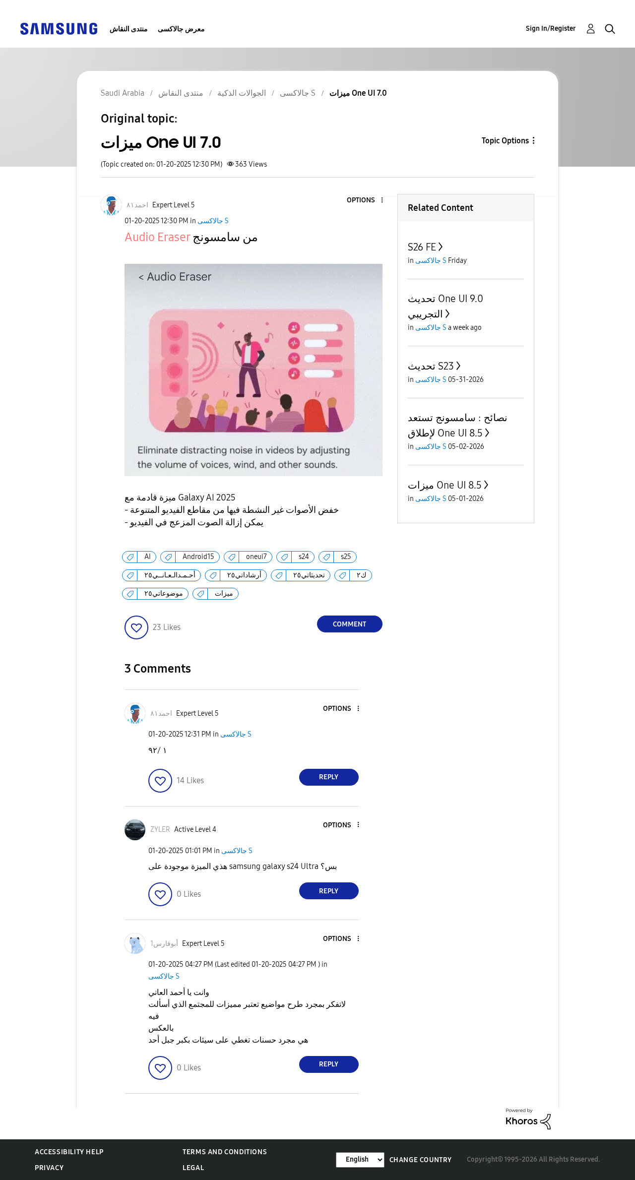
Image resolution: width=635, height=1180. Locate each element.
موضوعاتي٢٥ (163, 593)
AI (147, 557)
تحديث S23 (431, 366)
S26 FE (422, 247)
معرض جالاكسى (181, 29)
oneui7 (256, 557)
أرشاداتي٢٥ (244, 575)
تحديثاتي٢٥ (309, 575)
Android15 (198, 557)
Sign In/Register (551, 28)
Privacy (49, 1168)
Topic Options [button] (505, 140)
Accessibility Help (69, 1152)
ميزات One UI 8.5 (445, 485)
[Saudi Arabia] (58, 28)
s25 (346, 557)
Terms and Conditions (225, 1152)
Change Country (420, 1160)
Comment (349, 624)
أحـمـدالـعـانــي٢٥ (169, 575)
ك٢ (362, 575)
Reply (328, 777)
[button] (365, 200)
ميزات (224, 593)
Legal (193, 1168)
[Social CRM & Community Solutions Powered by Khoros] (528, 1118)
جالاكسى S (213, 221)
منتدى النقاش (129, 29)
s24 (304, 557)
